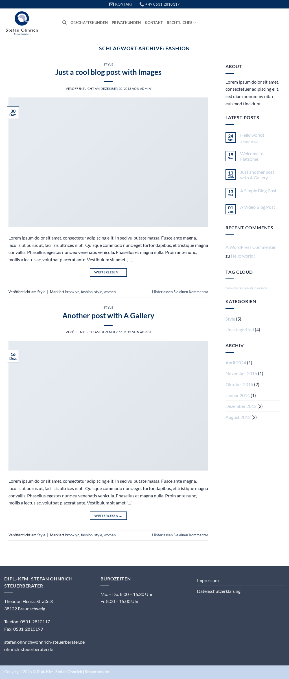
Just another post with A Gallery (257, 174)
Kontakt (154, 22)
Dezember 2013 (241, 406)
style (98, 292)
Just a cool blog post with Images (108, 72)
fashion (87, 292)
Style (108, 64)
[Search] (64, 22)
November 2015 (241, 373)
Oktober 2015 (239, 384)
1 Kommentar (253, 141)
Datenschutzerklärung (218, 591)
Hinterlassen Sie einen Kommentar (180, 292)
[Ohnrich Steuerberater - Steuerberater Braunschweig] (29, 22)
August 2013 (238, 417)
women (110, 292)
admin (145, 88)
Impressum (208, 580)
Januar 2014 (237, 395)
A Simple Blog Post (258, 190)
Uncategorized (239, 329)
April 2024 (235, 362)
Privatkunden (126, 22)
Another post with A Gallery (108, 315)
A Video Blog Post (257, 207)
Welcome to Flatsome (252, 156)
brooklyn (72, 292)
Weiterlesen (108, 272)
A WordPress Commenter (250, 247)
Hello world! (252, 135)
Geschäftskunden (89, 22)
